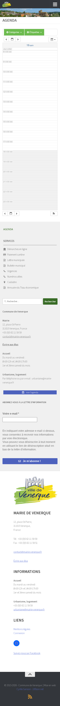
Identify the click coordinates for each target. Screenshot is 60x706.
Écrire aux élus (10, 344)
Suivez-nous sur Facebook (27, 653)
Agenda (8, 229)
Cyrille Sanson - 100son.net (30, 689)
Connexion (19, 633)
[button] (53, 213)
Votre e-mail (10, 413)
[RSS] (30, 696)
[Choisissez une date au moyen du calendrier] (12, 39)
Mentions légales (22, 629)
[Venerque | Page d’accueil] (8, 4)
